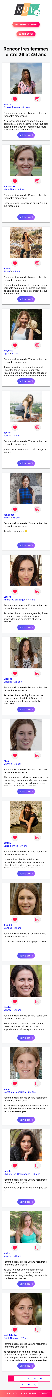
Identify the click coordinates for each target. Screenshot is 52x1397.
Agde (6, 353)
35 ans (18, 763)
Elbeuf (7, 271)
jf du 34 (8, 924)
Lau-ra (7, 596)
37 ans (15, 353)
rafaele (7, 1171)
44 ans (26, 107)
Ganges (8, 927)
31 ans (17, 927)
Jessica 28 (9, 186)
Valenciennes (11, 845)
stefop (7, 842)
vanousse (9, 514)
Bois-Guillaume (12, 107)
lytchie (7, 268)
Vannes (7, 1009)
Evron (7, 517)
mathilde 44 (10, 1335)
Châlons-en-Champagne (17, 1174)
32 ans (24, 1338)
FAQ (9, 1393)
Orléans (8, 681)
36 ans (17, 1009)
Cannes (8, 763)
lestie (7, 1089)
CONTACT (44, 1393)
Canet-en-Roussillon (15, 1091)
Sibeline (8, 678)
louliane (8, 104)
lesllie (7, 1253)
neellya (7, 1007)
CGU (15, 1393)
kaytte (7, 432)
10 (35, 1384)
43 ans (31, 599)
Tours (7, 435)
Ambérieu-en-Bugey (14, 599)
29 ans (36, 1174)
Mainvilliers (10, 189)
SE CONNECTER (26, 34)
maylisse (8, 350)
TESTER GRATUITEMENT (26, 24)
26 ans (18, 681)
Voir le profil (26, 135)
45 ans (16, 517)
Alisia (7, 760)
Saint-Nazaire (11, 1338)
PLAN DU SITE (29, 1393)
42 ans (22, 189)
